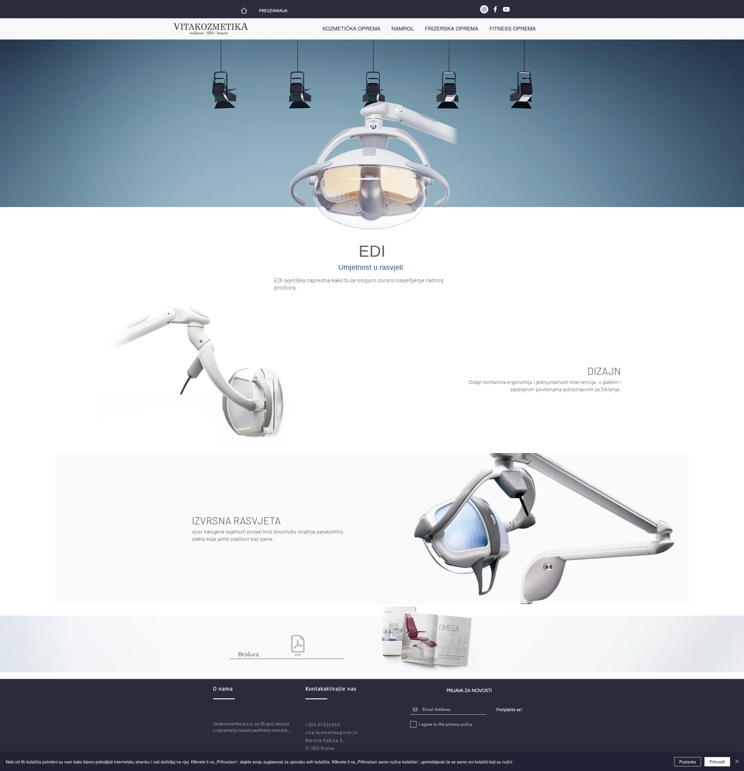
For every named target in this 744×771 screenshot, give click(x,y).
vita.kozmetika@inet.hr (331, 732)
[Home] (244, 10)
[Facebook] (495, 9)
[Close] (737, 761)
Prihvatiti (717, 762)
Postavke (687, 762)
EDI (372, 251)
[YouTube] (506, 9)
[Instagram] (484, 9)
